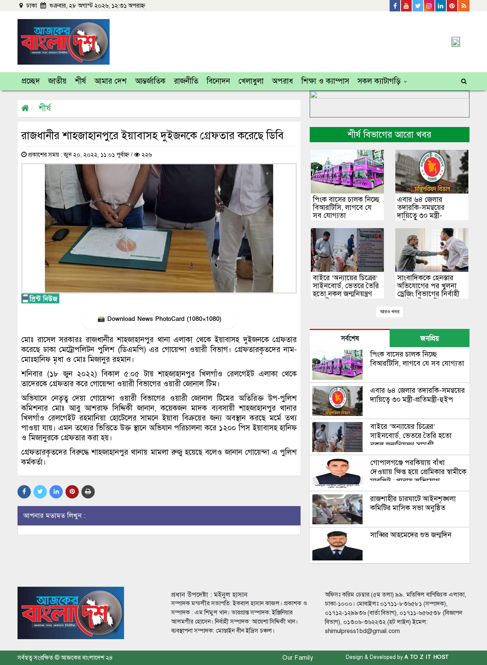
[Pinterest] (452, 5)
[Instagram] (429, 5)
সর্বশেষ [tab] (350, 338)
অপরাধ (282, 81)
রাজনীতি (186, 81)
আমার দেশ (110, 81)
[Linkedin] (441, 5)
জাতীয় (57, 81)
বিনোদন (218, 81)
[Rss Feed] (463, 5)
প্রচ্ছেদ (31, 81)
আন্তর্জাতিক (150, 81)
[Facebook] (395, 5)
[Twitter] (418, 5)
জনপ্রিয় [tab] (429, 338)
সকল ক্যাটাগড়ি (379, 81)
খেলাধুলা (251, 81)
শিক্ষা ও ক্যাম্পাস (325, 81)
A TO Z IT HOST (426, 657)
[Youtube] (406, 5)
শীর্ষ (80, 81)
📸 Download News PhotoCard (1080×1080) (159, 319)
